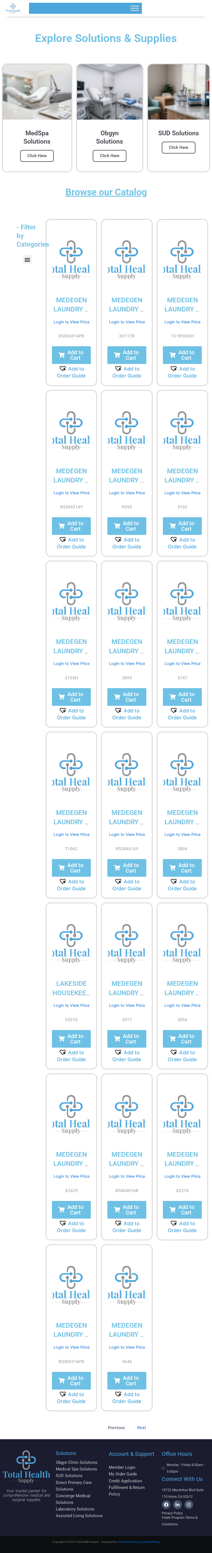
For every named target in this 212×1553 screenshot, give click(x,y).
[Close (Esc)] (194, 6)
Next (141, 1427)
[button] (27, 259)
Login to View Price (71, 321)
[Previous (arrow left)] (9, 776)
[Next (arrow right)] (202, 776)
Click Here (37, 155)
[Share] (182, 6)
